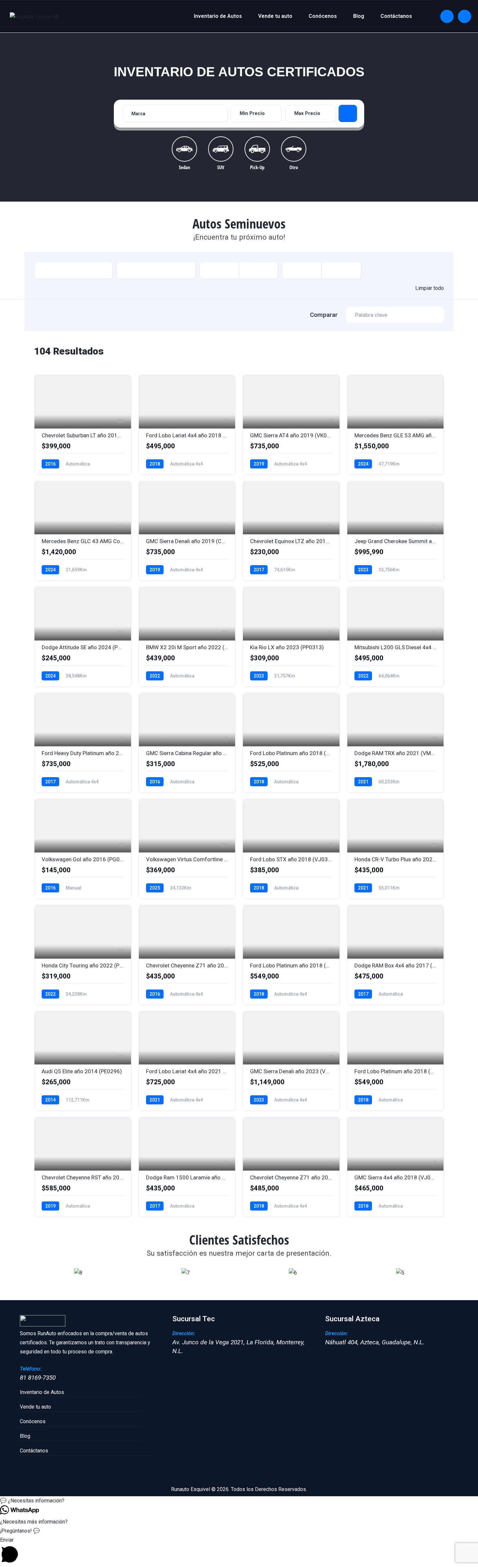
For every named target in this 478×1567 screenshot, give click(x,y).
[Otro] (293, 149)
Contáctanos (396, 16)
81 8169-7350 (38, 1377)
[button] (31, 1273)
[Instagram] (464, 16)
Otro (293, 167)
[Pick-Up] (257, 149)
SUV (220, 167)
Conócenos (323, 16)
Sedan (184, 167)
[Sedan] (184, 149)
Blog (358, 16)
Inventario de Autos (218, 16)
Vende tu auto (275, 16)
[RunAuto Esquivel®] (34, 16)
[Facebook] (447, 16)
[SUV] (220, 149)
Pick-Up (257, 167)
